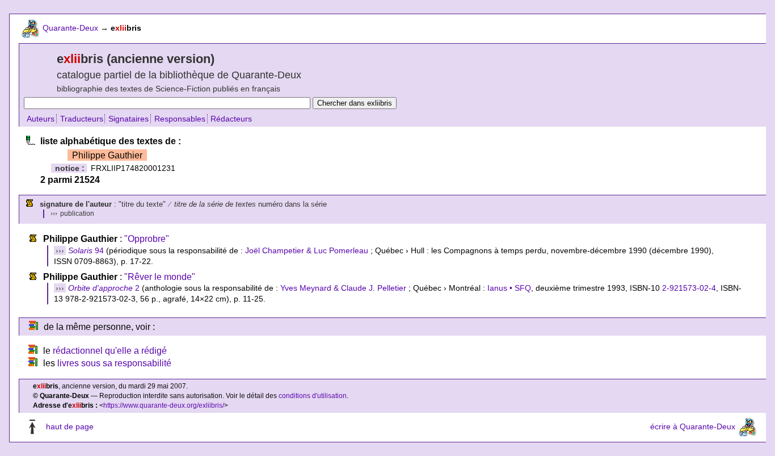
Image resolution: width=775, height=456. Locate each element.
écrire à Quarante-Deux (692, 427)
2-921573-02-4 (689, 287)
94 (86, 250)
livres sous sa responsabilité (114, 363)
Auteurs (40, 118)
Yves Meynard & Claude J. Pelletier (343, 287)
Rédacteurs (231, 118)
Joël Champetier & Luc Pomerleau (306, 250)
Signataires (128, 118)
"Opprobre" (146, 239)
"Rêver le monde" (159, 277)
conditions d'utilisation (313, 396)
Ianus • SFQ (509, 287)
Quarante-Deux (70, 27)
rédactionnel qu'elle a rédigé (110, 350)
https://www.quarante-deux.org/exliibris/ (163, 405)
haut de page (70, 427)
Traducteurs (81, 118)
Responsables (179, 118)
